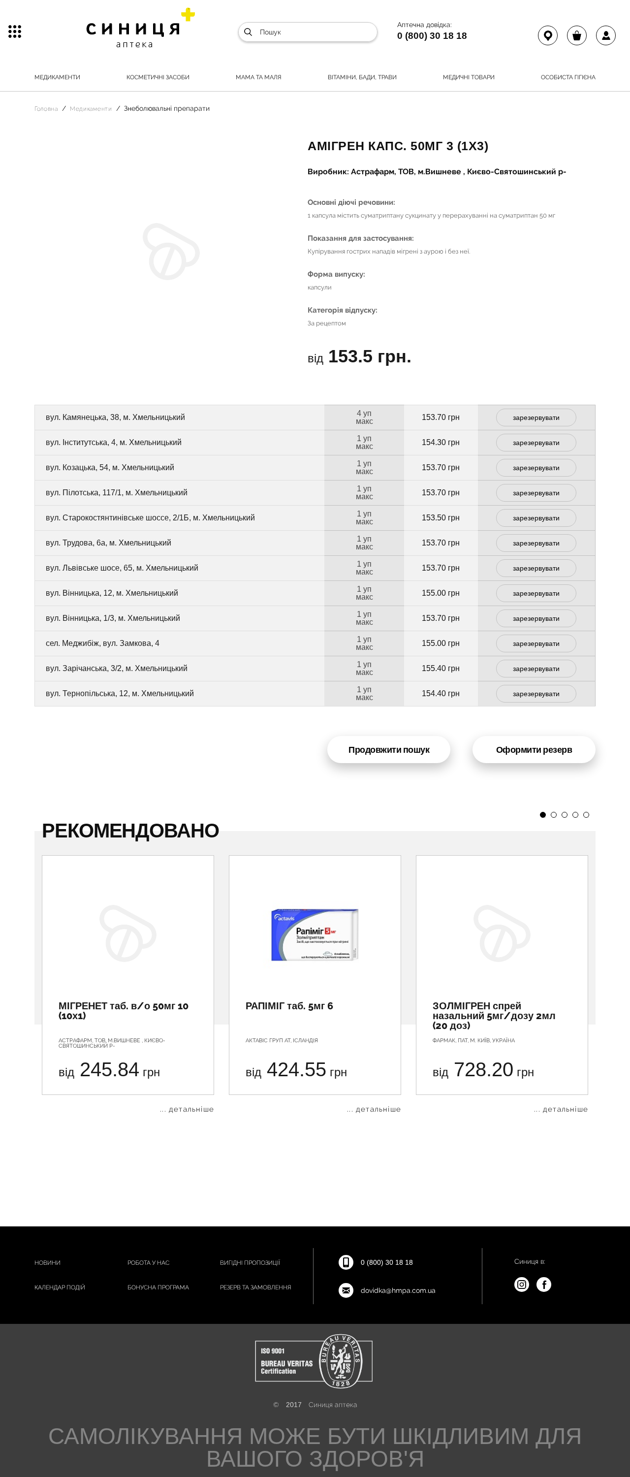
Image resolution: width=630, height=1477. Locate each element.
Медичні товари (469, 77)
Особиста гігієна (568, 77)
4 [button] (575, 815)
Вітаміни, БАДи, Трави (362, 77)
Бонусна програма (158, 1287)
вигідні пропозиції (250, 1263)
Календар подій (59, 1287)
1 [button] (543, 815)
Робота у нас (148, 1263)
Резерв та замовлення (255, 1287)
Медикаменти (57, 77)
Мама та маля (259, 77)
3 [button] (564, 815)
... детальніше (187, 1109)
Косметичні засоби (157, 77)
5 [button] (586, 815)
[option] (128, 984)
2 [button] (554, 815)
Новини (47, 1263)
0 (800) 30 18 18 (432, 35)
